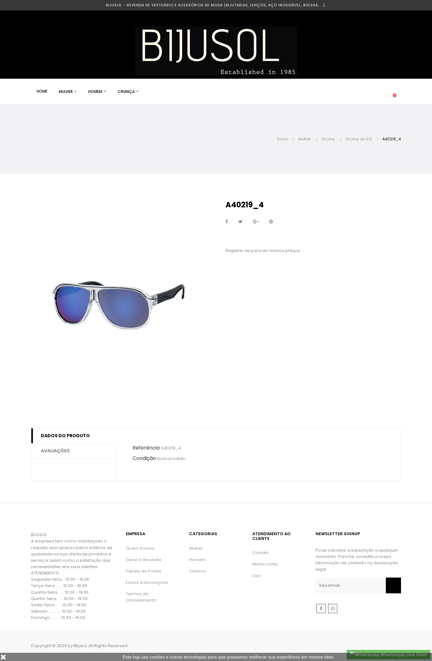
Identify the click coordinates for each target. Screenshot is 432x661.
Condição (144, 458)
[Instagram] (333, 608)
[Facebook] (321, 608)
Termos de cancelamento (141, 597)
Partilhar (226, 221)
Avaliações (55, 451)
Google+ (256, 221)
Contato (260, 553)
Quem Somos (140, 548)
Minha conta (265, 564)
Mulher (196, 548)
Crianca (197, 571)
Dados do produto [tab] (65, 435)
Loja (256, 575)
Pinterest (271, 221)
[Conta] (369, 91)
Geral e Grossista (143, 560)
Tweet (240, 221)
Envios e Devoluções (147, 582)
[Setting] (382, 91)
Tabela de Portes (143, 571)
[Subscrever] (393, 585)
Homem (197, 560)
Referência (146, 447)
